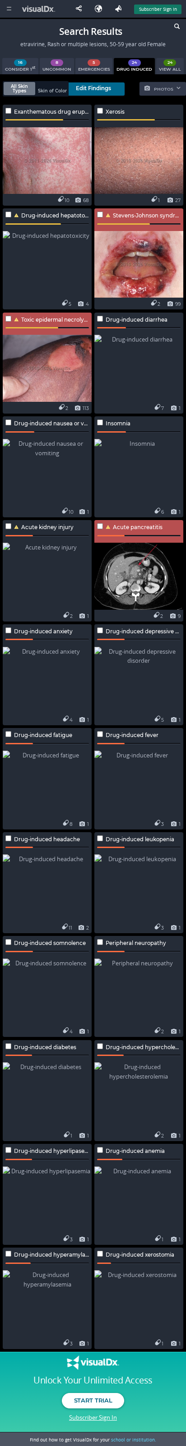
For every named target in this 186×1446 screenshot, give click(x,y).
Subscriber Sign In (158, 9)
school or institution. (133, 1439)
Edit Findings (93, 88)
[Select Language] (101, 9)
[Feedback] (120, 9)
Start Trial (93, 1400)
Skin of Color (52, 90)
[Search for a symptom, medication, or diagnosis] (176, 27)
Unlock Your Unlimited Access (92, 1380)
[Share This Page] (81, 9)
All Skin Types (19, 88)
